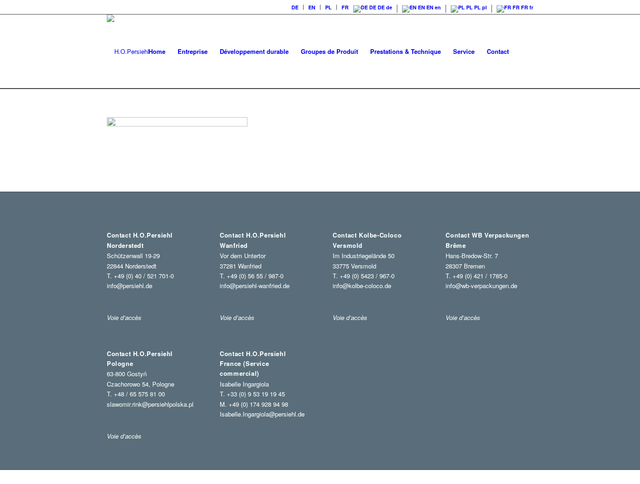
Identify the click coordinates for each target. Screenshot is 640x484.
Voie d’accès (124, 436)
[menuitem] (295, 7)
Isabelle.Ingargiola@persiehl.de (262, 414)
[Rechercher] (524, 52)
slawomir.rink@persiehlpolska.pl (150, 404)
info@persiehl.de (129, 285)
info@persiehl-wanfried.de (255, 285)
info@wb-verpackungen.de (481, 285)
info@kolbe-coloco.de (362, 285)
